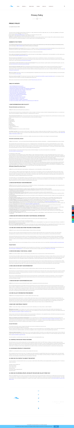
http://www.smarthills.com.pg (19, 34)
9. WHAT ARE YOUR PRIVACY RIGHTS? (15, 95)
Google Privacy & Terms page (50, 248)
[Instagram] (57, 402)
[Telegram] (59, 403)
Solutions (25, 397)
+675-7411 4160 (43, 393)
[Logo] (11, 6)
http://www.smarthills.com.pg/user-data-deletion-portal (46, 76)
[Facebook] (55, 402)
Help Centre (26, 401)
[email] (73, 206)
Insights (25, 399)
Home (25, 395)
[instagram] (73, 211)
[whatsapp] (73, 219)
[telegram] (73, 222)
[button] (64, 6)
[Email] (53, 402)
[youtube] (73, 217)
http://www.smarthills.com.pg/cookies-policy (32, 203)
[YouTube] (63, 402)
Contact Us (26, 406)
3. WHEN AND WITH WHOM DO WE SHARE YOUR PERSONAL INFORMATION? (22, 88)
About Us (25, 404)
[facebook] (73, 208)
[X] (59, 402)
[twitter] (73, 213)
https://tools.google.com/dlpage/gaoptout (15, 248)
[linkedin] (73, 215)
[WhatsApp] (57, 403)
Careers (25, 402)
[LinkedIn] (61, 402)
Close (56, 426)
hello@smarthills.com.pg (45, 398)
